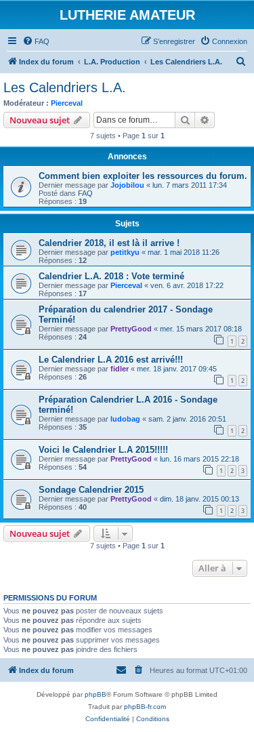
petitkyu (125, 252)
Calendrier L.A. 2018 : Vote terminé (111, 276)
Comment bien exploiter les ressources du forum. (143, 176)
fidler (119, 369)
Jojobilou (127, 185)
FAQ (85, 193)
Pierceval (67, 103)
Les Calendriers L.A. (64, 87)
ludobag (125, 419)
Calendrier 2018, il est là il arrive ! (109, 243)
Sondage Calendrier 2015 (91, 490)
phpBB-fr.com (145, 706)
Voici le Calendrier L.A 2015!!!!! (103, 450)
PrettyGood (131, 329)
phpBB (95, 694)
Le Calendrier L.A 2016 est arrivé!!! (111, 359)
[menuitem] (35, 41)
